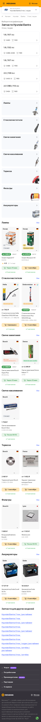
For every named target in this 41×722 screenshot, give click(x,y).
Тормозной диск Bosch (10, 481)
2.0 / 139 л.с (9, 73)
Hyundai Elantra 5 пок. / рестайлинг (17, 631)
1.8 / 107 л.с (9, 60)
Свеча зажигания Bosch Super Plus (10, 372)
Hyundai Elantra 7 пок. (11, 618)
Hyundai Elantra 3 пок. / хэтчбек (15, 655)
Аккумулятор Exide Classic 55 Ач (28, 591)
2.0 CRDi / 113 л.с (11, 86)
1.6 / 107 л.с (9, 34)
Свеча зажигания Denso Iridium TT (30, 372)
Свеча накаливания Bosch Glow (9, 428)
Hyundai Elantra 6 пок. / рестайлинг (17, 623)
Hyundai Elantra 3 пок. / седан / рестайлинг (20, 643)
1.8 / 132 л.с (9, 47)
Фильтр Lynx (26, 536)
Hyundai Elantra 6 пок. (11, 627)
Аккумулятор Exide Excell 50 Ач (10, 591)
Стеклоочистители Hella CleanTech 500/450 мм (10, 315)
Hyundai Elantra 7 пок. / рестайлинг (17, 614)
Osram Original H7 (8, 259)
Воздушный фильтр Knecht (9, 537)
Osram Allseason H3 (28, 259)
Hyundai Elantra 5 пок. (11, 635)
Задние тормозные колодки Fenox (28, 482)
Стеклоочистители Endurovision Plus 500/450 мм (29, 316)
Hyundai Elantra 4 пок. (11, 639)
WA (37, 718)
